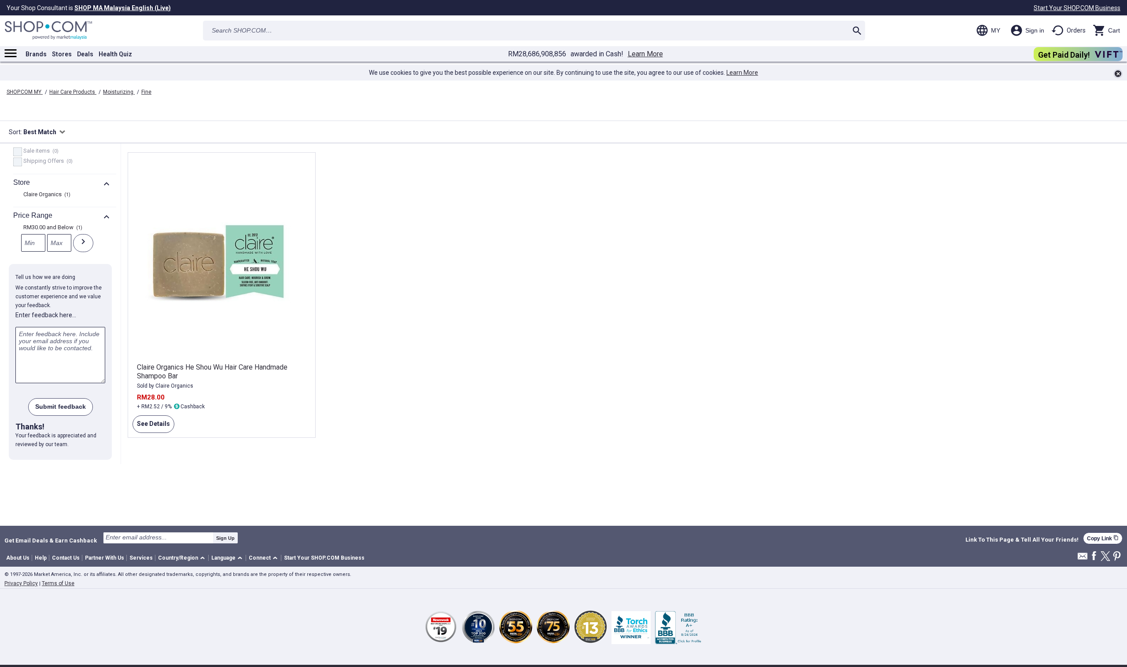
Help (41, 558)
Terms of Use (58, 583)
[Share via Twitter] (1105, 556)
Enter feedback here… (45, 315)
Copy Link (1103, 538)
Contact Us (66, 558)
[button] (183, 558)
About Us (17, 558)
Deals (85, 54)
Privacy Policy (21, 583)
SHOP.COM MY (25, 92)
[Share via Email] (1082, 558)
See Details (151, 426)
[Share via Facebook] (1094, 556)
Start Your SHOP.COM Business (1077, 8)
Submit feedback (60, 406)
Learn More (645, 54)
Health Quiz (115, 54)
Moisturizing (119, 92)
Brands (36, 54)
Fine (146, 92)
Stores (62, 54)
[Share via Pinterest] (1117, 556)
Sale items (40, 151)
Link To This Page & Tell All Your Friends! (1022, 540)
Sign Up (225, 538)
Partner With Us (104, 558)
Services (141, 558)
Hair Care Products (72, 92)
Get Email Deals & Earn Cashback (50, 540)
